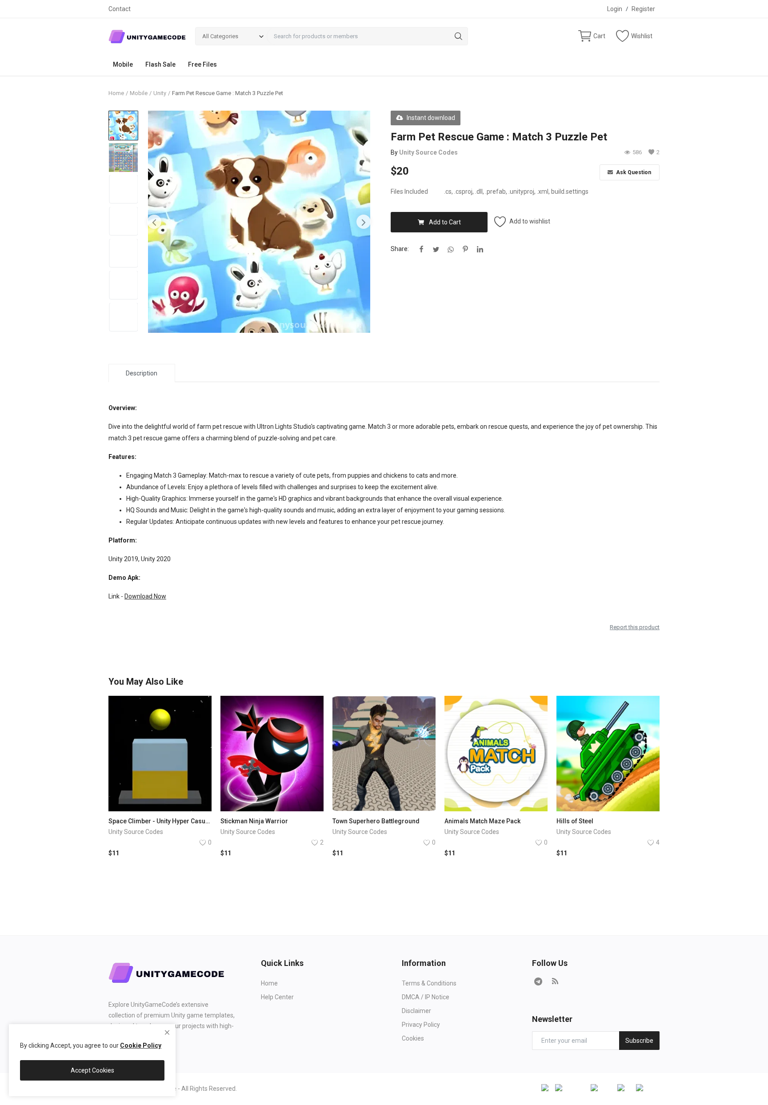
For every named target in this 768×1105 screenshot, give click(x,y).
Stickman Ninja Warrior (254, 821)
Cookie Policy (140, 1045)
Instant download (431, 117)
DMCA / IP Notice (425, 997)
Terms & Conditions (429, 983)
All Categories (220, 36)
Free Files (202, 64)
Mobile (123, 64)
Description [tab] (141, 373)
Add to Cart (445, 222)
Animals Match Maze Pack (482, 821)
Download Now (145, 596)
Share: (400, 248)
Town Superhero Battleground (376, 821)
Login (614, 8)
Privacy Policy (421, 1024)
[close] (167, 1033)
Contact (119, 8)
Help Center (277, 997)
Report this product (635, 627)
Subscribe (639, 1040)
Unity (159, 93)
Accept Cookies (92, 1070)
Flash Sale (160, 64)
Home (116, 93)
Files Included (409, 191)
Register (643, 8)
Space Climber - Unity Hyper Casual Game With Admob (160, 821)
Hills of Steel (574, 821)
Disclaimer (416, 1010)
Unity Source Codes (428, 152)
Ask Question (633, 172)
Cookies (413, 1038)
